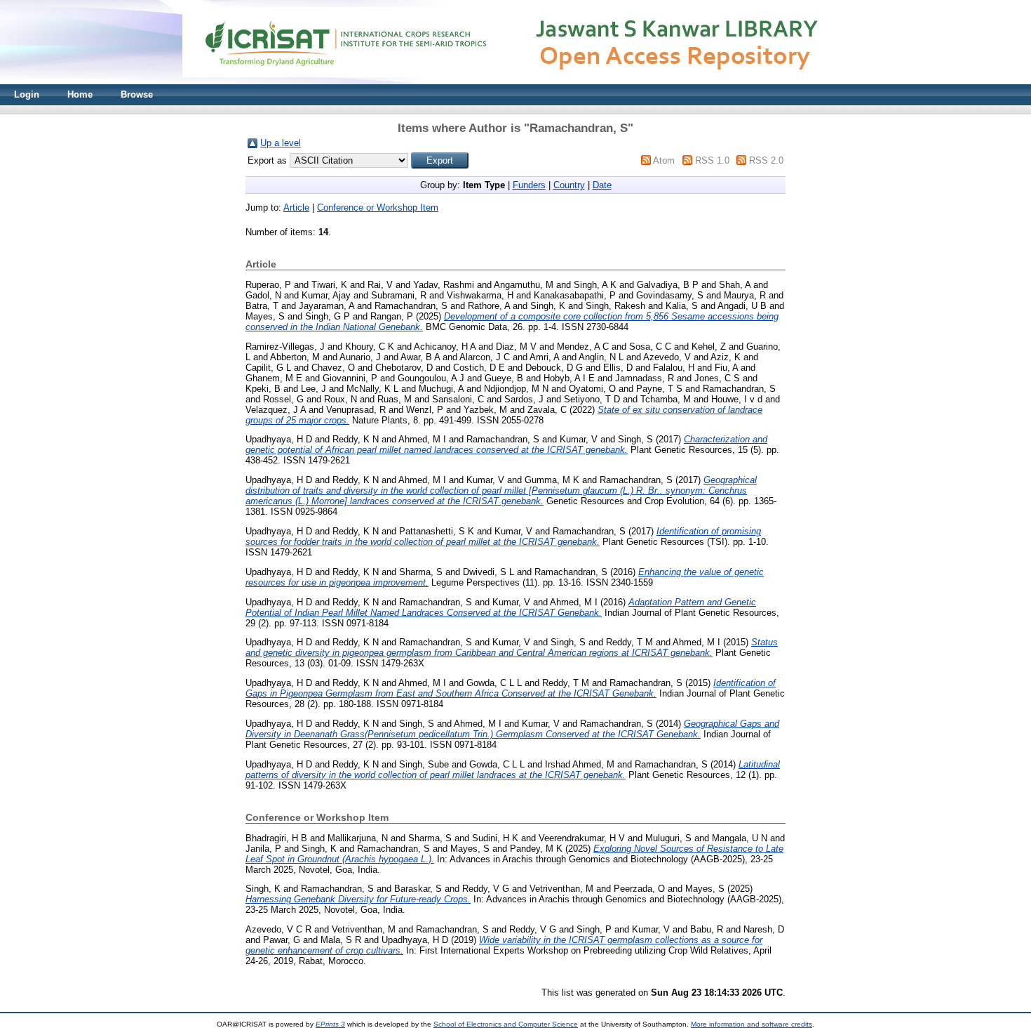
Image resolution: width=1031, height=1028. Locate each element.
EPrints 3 (330, 1024)
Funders (529, 185)
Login (26, 94)
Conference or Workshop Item (377, 207)
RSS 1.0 (712, 160)
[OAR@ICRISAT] (515, 81)
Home (80, 94)
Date (602, 185)
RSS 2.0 (766, 160)
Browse (137, 94)
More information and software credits (751, 1024)
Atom (664, 160)
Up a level (280, 143)
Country (569, 185)
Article (296, 207)
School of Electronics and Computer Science (505, 1024)
